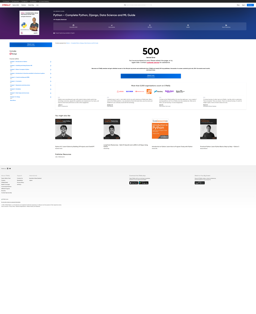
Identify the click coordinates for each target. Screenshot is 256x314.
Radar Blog (31, 5)
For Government (15, 1)
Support (19, 175)
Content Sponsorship (6, 192)
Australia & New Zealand (35, 178)
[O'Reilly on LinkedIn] (7, 168)
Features (23, 5)
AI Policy (19, 184)
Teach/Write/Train (6, 178)
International (33, 175)
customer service (153, 62)
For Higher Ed (24, 1)
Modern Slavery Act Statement (33, 206)
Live (37, 5)
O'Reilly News (4, 182)
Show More (13, 100)
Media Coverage (5, 184)
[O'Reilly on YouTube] (10, 168)
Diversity (3, 190)
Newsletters (20, 180)
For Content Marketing (44, 1)
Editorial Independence (21, 206)
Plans (238, 5)
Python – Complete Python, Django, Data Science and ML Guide (82, 43)
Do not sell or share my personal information (10, 202)
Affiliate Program (5, 188)
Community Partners (6, 186)
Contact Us (20, 178)
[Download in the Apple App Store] (133, 184)
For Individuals (33, 1)
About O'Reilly (5, 175)
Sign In (243, 5)
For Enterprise (6, 1)
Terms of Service (4, 206)
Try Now (250, 5)
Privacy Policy (20, 182)
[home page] (6, 5)
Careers (3, 180)
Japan (30, 180)
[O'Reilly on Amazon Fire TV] (200, 184)
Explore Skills (16, 5)
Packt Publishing (226, 27)
